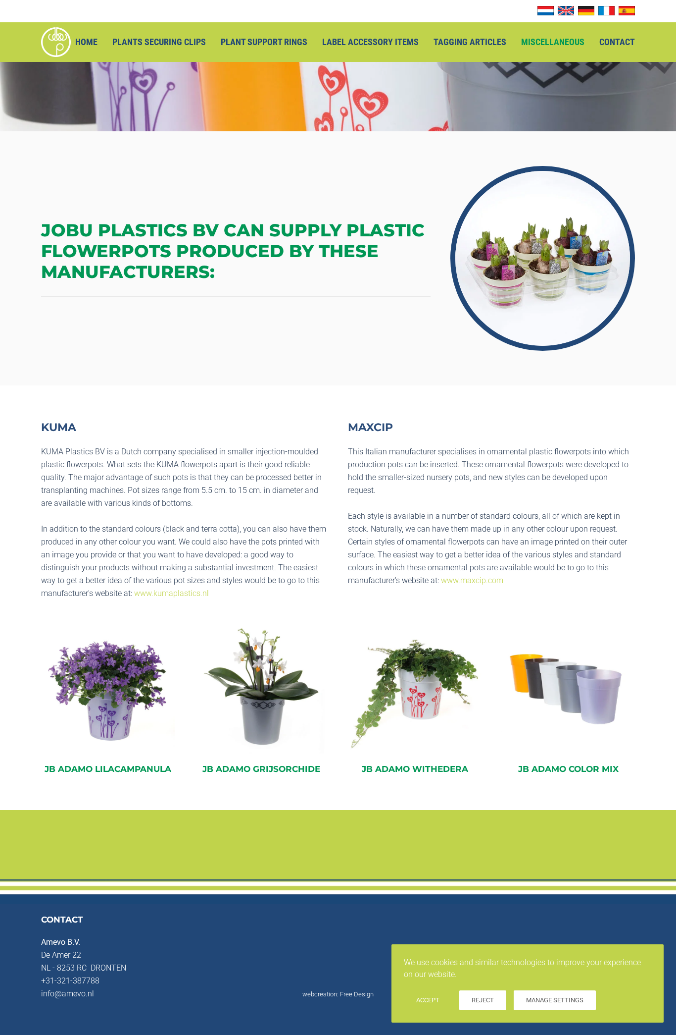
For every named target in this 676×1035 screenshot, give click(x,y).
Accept (427, 1000)
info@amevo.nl (67, 993)
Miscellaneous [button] (552, 42)
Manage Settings (554, 1000)
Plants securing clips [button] (159, 42)
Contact (617, 42)
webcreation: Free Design (338, 994)
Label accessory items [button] (370, 42)
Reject (483, 1000)
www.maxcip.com (472, 580)
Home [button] (86, 42)
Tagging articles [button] (470, 42)
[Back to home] (56, 42)
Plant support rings (264, 42)
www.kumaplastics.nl (171, 593)
